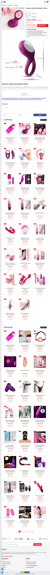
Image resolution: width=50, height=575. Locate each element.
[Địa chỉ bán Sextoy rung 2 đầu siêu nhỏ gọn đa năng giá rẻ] (25, 487)
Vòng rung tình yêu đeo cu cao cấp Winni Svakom (10, 164)
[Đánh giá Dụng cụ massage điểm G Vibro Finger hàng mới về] (10, 305)
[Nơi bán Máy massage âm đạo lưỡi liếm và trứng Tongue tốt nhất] (40, 255)
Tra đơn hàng (37, 544)
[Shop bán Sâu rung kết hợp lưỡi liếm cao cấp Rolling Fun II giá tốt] (40, 179)
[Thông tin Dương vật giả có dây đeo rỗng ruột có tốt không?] (25, 387)
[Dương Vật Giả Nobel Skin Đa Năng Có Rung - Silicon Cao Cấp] (25, 512)
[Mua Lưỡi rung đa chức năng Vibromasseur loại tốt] (40, 280)
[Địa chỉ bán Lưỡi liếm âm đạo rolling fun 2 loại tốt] (40, 154)
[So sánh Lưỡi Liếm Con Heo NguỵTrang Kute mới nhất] (25, 154)
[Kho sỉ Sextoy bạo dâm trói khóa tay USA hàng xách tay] (40, 512)
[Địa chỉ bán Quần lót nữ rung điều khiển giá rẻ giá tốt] (40, 387)
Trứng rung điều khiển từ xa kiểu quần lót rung (10, 371)
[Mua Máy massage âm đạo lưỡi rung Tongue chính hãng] (10, 204)
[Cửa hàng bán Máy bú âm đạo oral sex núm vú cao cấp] (25, 305)
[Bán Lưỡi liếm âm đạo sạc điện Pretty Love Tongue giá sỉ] (25, 204)
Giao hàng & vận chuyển (31, 562)
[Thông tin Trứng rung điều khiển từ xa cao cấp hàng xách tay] (10, 512)
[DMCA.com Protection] (25, 572)
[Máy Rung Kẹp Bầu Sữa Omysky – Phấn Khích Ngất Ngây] (10, 462)
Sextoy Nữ (8, 327)
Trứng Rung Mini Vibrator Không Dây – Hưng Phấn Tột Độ (10, 447)
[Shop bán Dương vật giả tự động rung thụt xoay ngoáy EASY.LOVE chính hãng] (40, 412)
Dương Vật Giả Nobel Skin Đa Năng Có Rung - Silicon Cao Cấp (25, 522)
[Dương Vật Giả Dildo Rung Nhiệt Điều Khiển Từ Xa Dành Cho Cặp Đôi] (10, 487)
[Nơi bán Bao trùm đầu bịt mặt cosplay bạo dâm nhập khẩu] (25, 437)
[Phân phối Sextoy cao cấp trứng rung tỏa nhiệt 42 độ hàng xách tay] (40, 462)
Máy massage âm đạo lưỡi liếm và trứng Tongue (40, 264)
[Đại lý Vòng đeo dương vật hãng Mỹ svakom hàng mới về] (25, 129)
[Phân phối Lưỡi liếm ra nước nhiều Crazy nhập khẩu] (25, 255)
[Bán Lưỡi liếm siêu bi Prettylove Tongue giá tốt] (40, 229)
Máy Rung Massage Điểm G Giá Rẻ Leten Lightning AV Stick (25, 422)
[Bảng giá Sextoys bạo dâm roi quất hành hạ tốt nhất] (25, 462)
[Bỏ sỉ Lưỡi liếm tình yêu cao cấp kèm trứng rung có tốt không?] (10, 179)
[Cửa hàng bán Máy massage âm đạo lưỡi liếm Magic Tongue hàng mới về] (40, 129)
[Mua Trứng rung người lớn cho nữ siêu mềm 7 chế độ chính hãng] (40, 437)
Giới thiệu (4, 565)
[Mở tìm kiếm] (45, 2)
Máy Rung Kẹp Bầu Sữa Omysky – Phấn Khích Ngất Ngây (10, 472)
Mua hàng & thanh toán (31, 563)
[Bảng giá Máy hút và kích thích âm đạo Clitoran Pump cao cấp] (10, 255)
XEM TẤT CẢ (43, 119)
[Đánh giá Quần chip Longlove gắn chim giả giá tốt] (25, 337)
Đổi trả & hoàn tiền (30, 567)
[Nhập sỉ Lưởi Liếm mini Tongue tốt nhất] (40, 204)
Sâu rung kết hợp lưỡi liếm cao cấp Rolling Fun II (39, 189)
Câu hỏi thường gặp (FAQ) (31, 565)
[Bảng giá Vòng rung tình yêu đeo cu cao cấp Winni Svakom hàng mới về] (10, 154)
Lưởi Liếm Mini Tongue (40, 213)
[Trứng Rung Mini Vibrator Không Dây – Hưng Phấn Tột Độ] (10, 437)
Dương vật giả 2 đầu (25, 370)
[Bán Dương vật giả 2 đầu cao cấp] (25, 362)
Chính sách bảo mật (6, 563)
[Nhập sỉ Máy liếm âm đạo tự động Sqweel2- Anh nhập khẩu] (25, 229)
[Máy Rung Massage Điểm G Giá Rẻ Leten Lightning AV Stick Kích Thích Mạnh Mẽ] (25, 412)
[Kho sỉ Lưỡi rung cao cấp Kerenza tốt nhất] (10, 229)
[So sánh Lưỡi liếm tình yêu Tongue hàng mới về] (10, 280)
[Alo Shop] (5, 2)
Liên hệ (3, 567)
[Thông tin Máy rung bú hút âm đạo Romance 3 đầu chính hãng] (25, 179)
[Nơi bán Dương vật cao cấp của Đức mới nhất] (40, 487)
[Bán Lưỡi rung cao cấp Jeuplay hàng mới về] (25, 280)
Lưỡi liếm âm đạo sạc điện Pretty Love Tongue (25, 214)
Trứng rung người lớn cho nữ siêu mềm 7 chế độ (40, 447)
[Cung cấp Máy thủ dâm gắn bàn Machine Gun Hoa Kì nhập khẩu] (10, 412)
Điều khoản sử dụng (6, 562)
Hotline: (7, 556)
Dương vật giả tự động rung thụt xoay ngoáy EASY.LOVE (40, 422)
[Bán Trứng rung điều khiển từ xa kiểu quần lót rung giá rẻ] (10, 362)
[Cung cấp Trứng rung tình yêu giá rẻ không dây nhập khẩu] (10, 387)
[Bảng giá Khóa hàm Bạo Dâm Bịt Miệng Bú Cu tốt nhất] (40, 337)
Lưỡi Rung (33, 16)
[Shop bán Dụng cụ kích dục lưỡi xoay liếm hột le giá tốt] (10, 129)
